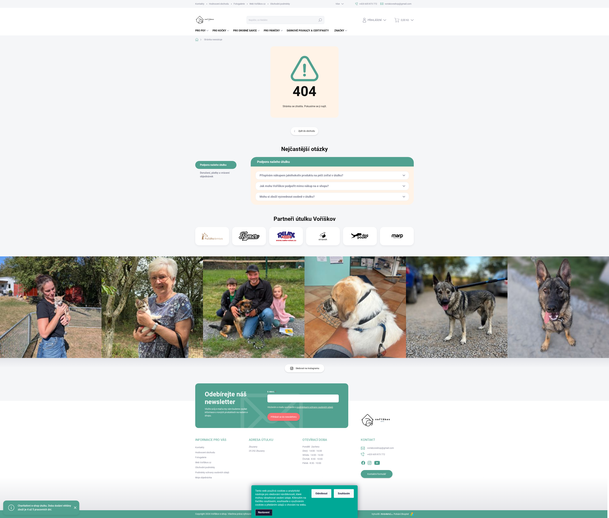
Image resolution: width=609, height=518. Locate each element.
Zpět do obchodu (306, 131)
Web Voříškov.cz (257, 4)
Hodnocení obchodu (219, 4)
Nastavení (263, 512)
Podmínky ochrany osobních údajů (212, 472)
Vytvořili (376, 514)
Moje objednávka (203, 477)
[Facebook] (363, 462)
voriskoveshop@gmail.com (380, 448)
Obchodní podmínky (280, 4)
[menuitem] (202, 30)
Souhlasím (344, 493)
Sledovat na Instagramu (307, 368)
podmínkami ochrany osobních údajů (315, 407)
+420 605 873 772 (376, 454)
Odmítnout (321, 493)
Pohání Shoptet (401, 514)
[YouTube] (377, 462)
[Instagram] (369, 462)
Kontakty (199, 4)
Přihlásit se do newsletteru (284, 417)
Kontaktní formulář (376, 474)
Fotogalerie (239, 4)
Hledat (320, 20)
